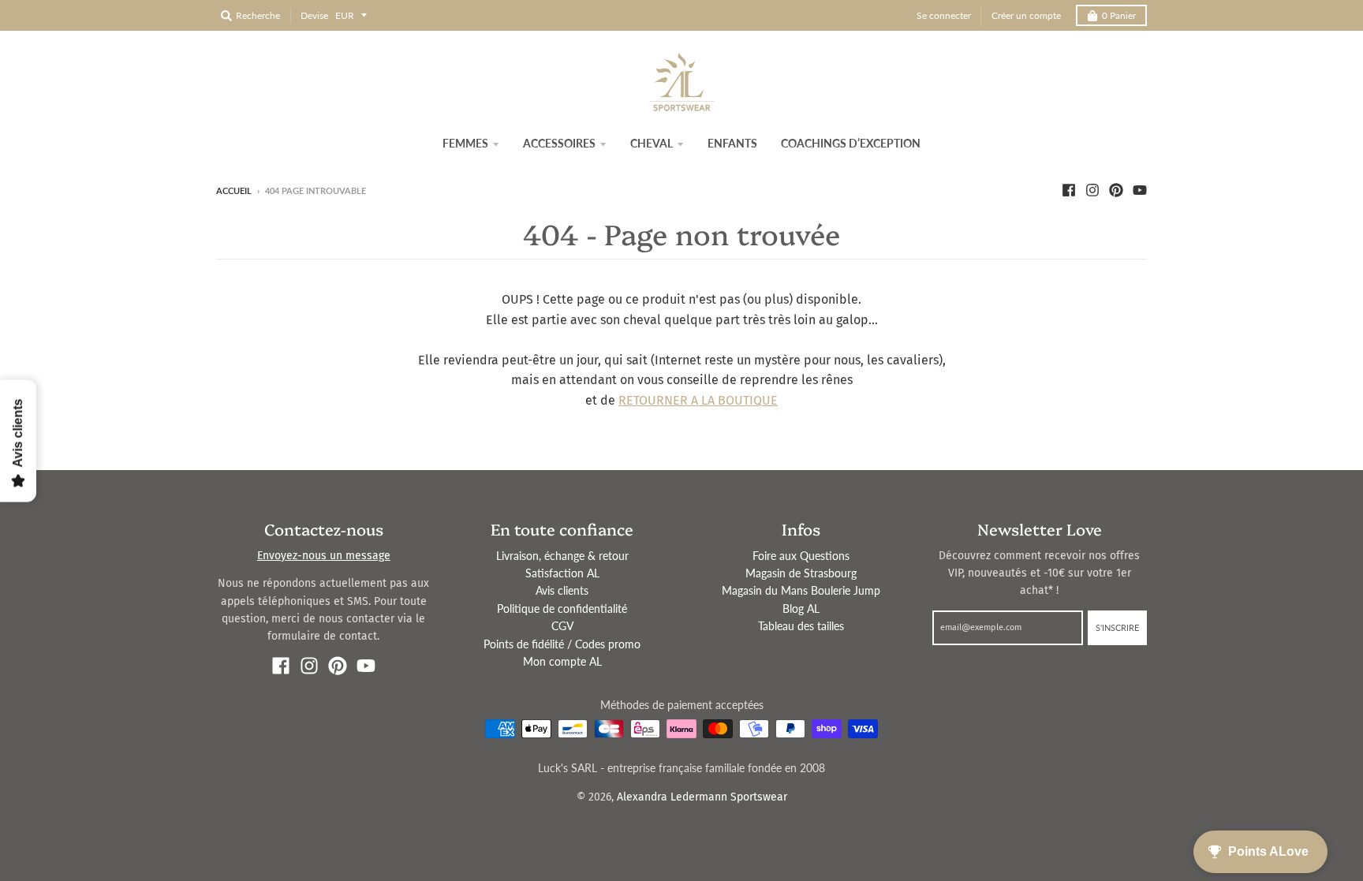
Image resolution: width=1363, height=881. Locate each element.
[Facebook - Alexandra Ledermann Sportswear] (1069, 190)
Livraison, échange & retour (562, 555)
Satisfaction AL (562, 573)
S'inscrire (1117, 627)
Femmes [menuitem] (465, 143)
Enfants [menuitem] (732, 143)
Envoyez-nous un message (323, 555)
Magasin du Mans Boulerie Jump (801, 590)
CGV (562, 626)
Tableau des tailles (801, 626)
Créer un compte (1026, 15)
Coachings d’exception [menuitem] (850, 143)
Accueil (234, 190)
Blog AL (801, 608)
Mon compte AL (562, 661)
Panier (1119, 15)
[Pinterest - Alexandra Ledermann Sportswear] (1116, 190)
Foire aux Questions (801, 555)
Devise (314, 15)
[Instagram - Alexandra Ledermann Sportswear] (1092, 190)
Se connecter (944, 15)
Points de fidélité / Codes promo (562, 644)
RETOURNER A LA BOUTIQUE (698, 400)
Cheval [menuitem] (651, 143)
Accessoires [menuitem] (559, 143)
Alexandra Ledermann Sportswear (702, 797)
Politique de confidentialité (562, 608)
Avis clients (562, 590)
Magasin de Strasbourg (801, 573)
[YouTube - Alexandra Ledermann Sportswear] (1140, 190)
